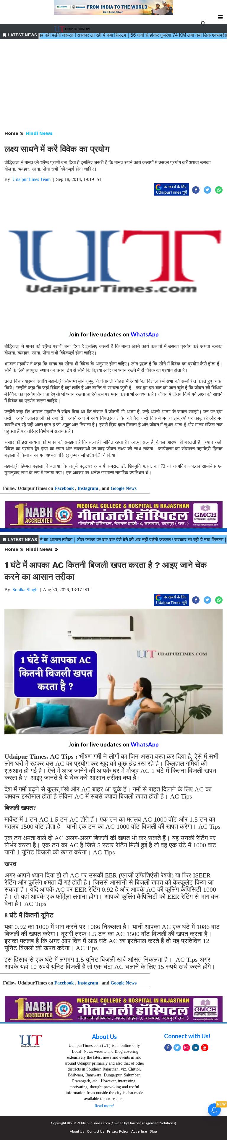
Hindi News (39, 133)
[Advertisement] (113, 85)
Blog (153, 1131)
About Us (104, 1036)
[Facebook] (168, 1047)
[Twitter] (177, 1047)
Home (11, 133)
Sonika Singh (25, 589)
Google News (124, 488)
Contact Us (95, 1131)
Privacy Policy (118, 1131)
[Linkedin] (195, 1047)
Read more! (104, 1106)
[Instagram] (186, 1047)
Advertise (139, 1131)
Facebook (64, 488)
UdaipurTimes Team (31, 179)
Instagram (87, 488)
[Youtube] (204, 1047)
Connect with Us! (187, 1035)
